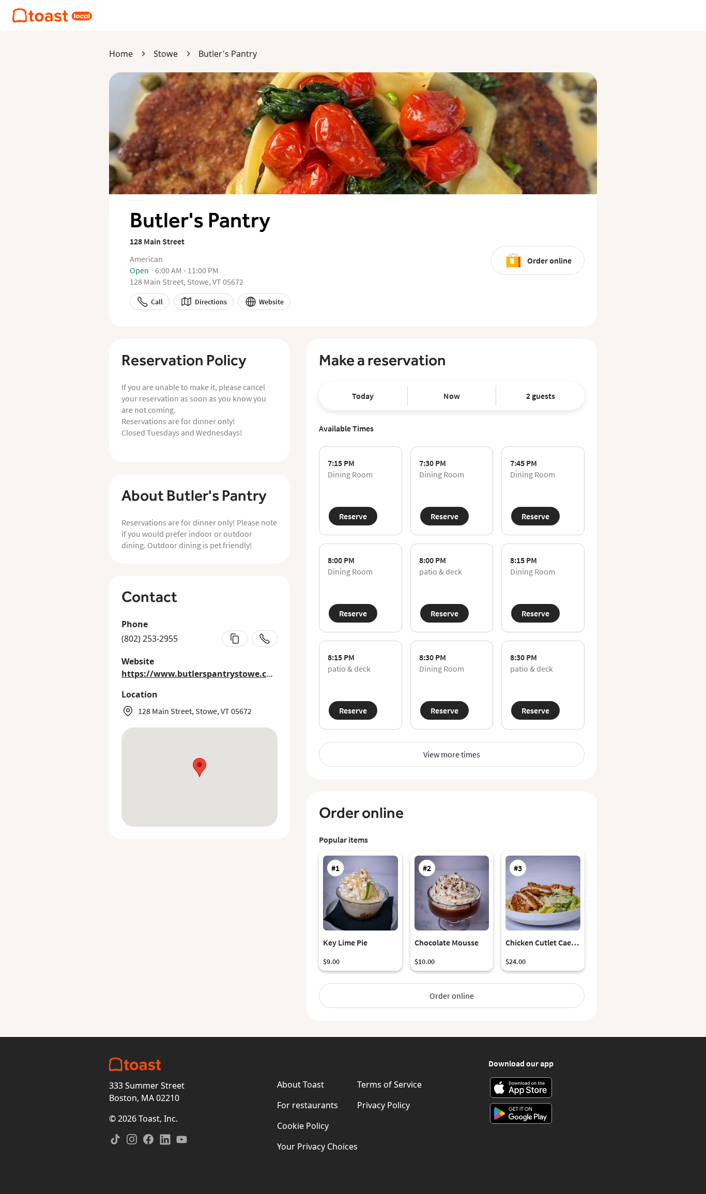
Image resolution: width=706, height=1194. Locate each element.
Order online (549, 260)
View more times (451, 754)
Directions (211, 301)
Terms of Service (389, 1084)
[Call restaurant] (265, 638)
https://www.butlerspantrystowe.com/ (202, 673)
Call (157, 301)
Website (271, 301)
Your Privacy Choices (317, 1146)
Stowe (166, 53)
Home (121, 53)
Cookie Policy (303, 1125)
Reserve (353, 516)
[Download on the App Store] (521, 1087)
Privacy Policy (383, 1105)
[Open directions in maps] (199, 777)
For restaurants (307, 1105)
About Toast (300, 1084)
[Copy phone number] (235, 638)
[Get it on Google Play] (521, 1113)
